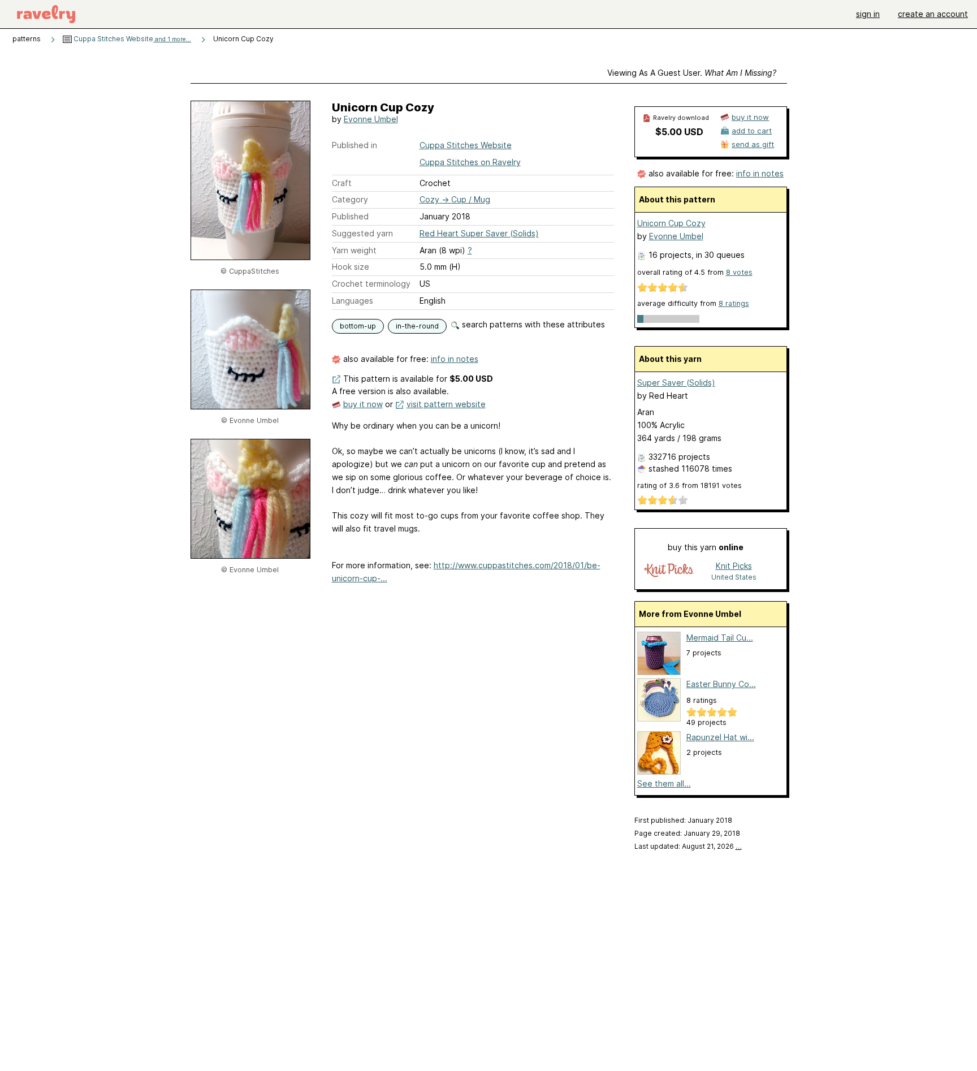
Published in (354, 145)
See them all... (664, 783)
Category (350, 199)
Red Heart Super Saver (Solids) (479, 233)
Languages (352, 300)
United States (733, 577)
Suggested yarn (362, 233)
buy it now (363, 404)
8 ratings (734, 303)
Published (350, 216)
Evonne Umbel (371, 119)
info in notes (454, 359)
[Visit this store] (669, 571)
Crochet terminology (371, 283)
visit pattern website (446, 404)
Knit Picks (734, 566)
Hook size (350, 266)
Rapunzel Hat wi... (720, 737)
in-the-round (417, 326)
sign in (868, 14)
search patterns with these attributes (532, 324)
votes (739, 272)
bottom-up (358, 326)
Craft (342, 183)
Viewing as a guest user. (691, 72)
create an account (933, 14)
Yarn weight (354, 250)
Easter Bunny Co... (721, 684)
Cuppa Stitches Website (131, 38)
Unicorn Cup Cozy (671, 223)
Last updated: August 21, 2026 (688, 846)
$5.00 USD (679, 131)
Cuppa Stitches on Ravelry (470, 162)
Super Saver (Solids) (676, 382)
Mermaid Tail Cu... (719, 637)
